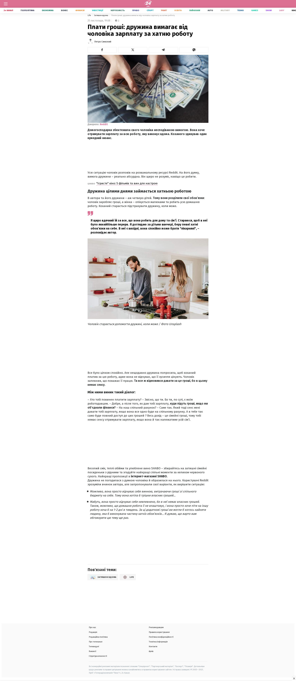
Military (225, 10)
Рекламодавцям (156, 627)
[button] (102, 50)
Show (269, 10)
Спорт (150, 10)
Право (135, 10)
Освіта (178, 10)
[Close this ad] (294, 678)
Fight (164, 10)
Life (89, 15)
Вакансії (92, 651)
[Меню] (6, 3)
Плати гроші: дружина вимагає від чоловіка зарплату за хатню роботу (143, 15)
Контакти (153, 646)
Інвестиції (97, 10)
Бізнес (64, 10)
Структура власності (98, 656)
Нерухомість (118, 10)
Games (254, 10)
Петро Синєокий (102, 41)
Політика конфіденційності (161, 637)
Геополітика (27, 10)
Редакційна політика (98, 637)
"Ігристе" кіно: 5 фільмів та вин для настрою (127, 183)
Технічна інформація (158, 642)
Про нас (92, 627)
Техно (240, 10)
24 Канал (8, 10)
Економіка (47, 10)
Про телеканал (95, 642)
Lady (281, 10)
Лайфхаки (194, 10)
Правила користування (159, 632)
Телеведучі (94, 646)
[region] (148, 688)
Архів (151, 651)
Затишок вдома (101, 15)
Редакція (93, 632)
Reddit (104, 124)
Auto (210, 10)
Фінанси (79, 10)
